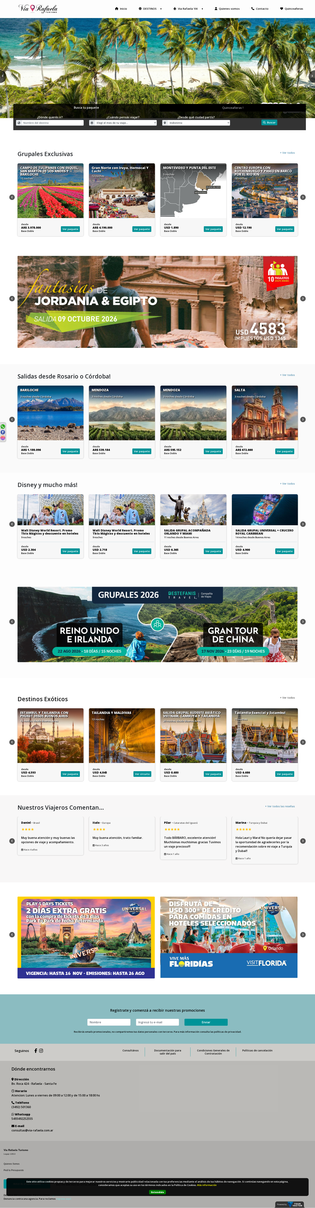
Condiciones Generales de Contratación (213, 1052)
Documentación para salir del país (167, 1052)
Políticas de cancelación (257, 1050)
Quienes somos (229, 8)
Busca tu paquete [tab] (86, 108)
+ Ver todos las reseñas (280, 806)
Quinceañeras (293, 8)
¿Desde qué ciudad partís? (196, 117)
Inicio (123, 8)
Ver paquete (70, 229)
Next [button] (303, 197)
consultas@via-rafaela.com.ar (32, 1130)
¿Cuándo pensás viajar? (122, 117)
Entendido (157, 1192)
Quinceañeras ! (232, 108)
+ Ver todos (287, 152)
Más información (207, 1185)
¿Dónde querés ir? (50, 117)
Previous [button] (12, 197)
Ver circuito (71, 774)
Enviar (206, 1022)
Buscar (271, 122)
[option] (157, 68)
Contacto (262, 8)
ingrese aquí (63, 1198)
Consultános (130, 1050)
